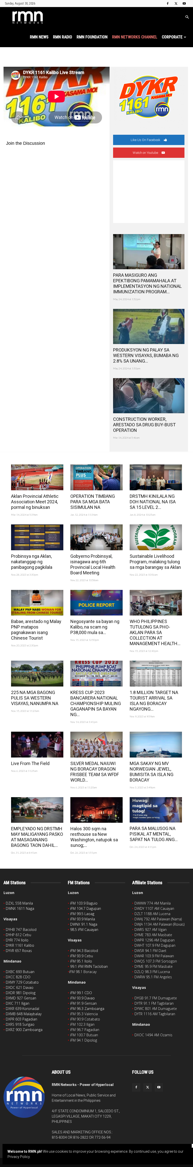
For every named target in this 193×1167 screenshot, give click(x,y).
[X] (176, 3)
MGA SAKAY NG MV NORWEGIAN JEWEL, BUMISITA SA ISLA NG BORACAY (151, 772)
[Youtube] (184, 3)
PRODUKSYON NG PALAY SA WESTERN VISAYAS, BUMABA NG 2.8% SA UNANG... (146, 355)
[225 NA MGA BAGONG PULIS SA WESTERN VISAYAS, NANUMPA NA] (37, 674)
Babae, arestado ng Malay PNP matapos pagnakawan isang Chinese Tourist (36, 630)
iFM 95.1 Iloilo (81, 961)
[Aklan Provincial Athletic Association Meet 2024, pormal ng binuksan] (37, 477)
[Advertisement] (148, 191)
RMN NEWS (39, 37)
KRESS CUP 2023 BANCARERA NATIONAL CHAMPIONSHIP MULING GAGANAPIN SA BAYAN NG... (95, 703)
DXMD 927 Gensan (21, 998)
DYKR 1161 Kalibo (20, 945)
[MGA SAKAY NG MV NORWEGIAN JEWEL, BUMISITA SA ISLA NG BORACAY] (156, 745)
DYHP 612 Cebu (18, 934)
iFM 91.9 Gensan (83, 1003)
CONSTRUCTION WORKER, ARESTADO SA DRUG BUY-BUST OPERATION (144, 425)
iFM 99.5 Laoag (82, 913)
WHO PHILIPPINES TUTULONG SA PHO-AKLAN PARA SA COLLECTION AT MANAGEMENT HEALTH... (155, 632)
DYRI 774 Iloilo (17, 940)
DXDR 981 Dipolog (20, 992)
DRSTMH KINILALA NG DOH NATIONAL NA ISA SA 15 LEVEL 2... (153, 502)
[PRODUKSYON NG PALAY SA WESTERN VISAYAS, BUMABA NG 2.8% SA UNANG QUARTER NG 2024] (148, 326)
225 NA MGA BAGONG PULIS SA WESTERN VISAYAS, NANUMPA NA (34, 698)
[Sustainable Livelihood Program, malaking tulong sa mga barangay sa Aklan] (156, 537)
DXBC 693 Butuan (20, 971)
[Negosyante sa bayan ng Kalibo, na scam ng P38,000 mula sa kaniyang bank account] (96, 603)
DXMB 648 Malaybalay (23, 1013)
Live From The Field (30, 763)
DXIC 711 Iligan (17, 1003)
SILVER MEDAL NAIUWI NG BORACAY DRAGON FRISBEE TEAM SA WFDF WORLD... (94, 772)
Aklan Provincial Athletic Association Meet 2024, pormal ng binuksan (35, 502)
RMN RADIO (62, 37)
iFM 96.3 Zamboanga (87, 1008)
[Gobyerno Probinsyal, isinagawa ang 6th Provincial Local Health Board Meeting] (96, 537)
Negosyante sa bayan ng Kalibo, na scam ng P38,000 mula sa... (94, 627)
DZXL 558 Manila (19, 903)
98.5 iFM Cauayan (84, 929)
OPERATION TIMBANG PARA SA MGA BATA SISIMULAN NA (92, 502)
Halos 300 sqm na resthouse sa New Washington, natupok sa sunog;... (94, 837)
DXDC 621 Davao (19, 987)
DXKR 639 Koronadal (22, 1008)
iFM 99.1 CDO (81, 992)
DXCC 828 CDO (18, 977)
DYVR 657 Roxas (19, 950)
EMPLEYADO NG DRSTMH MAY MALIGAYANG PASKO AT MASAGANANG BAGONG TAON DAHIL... (37, 837)
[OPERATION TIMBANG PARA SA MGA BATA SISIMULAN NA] (96, 477)
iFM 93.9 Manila (82, 919)
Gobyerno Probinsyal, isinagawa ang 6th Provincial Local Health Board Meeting (92, 564)
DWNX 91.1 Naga (83, 924)
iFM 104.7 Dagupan (85, 908)
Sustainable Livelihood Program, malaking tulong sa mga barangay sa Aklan (155, 562)
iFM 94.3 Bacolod (84, 950)
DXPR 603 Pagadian (21, 1019)
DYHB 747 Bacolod (21, 929)
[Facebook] (167, 3)
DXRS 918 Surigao (20, 1024)
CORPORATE (172, 37)
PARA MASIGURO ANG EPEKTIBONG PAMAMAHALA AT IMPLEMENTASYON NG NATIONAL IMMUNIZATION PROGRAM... (147, 283)
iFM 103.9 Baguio (84, 903)
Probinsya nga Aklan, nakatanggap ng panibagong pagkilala (31, 562)
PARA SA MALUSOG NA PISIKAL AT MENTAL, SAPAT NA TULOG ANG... (154, 834)
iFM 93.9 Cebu (81, 955)
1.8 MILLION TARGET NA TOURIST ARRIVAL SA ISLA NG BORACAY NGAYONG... (154, 701)
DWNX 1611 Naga (20, 908)
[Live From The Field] (37, 745)
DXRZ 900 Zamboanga (24, 1029)
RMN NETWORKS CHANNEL (134, 37)
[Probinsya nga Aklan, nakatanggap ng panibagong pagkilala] (37, 537)
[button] (187, 17)
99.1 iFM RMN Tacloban (89, 966)
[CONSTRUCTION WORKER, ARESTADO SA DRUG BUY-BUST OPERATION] (148, 395)
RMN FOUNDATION (92, 37)
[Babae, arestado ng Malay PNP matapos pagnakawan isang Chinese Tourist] (37, 603)
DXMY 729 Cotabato (22, 982)
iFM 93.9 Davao (82, 998)
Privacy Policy (19, 1157)
